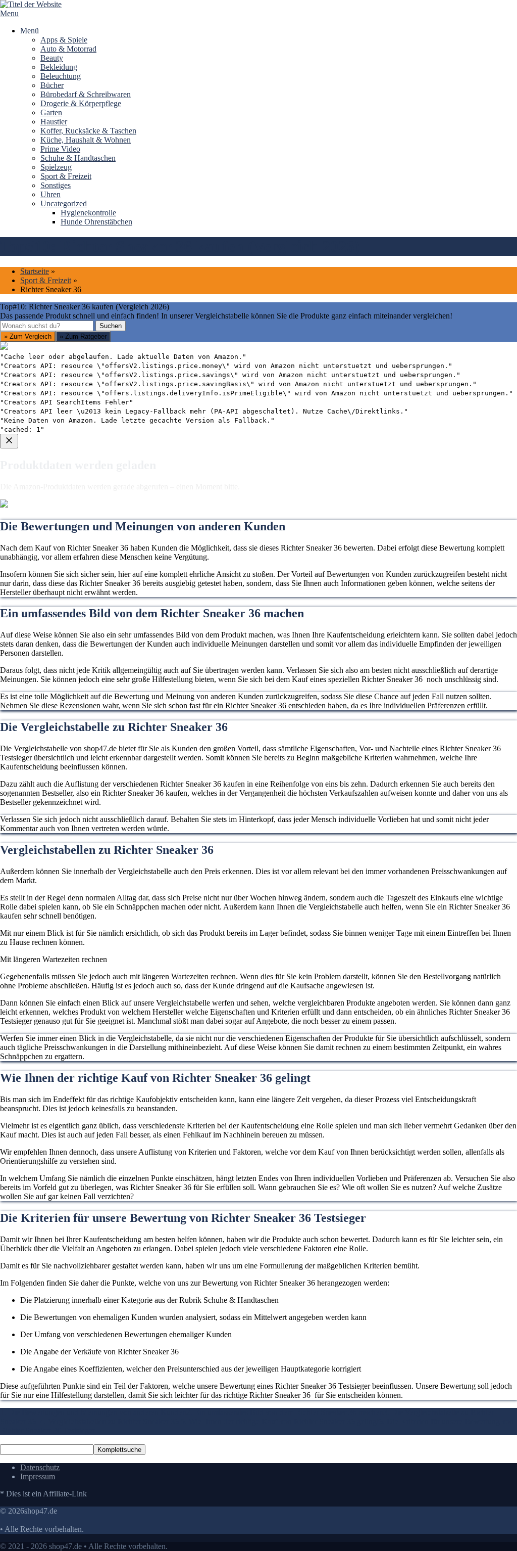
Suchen (110, 326)
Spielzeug (56, 167)
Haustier (53, 121)
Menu (9, 13)
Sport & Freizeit (65, 176)
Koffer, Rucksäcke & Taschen (88, 130)
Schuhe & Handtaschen (78, 158)
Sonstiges (55, 185)
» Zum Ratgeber (83, 336)
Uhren (50, 194)
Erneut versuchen (41, 636)
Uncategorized (63, 203)
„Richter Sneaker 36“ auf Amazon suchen (79, 563)
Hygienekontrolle (88, 212)
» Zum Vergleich (27, 336)
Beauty (51, 58)
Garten (51, 112)
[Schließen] (9, 441)
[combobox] (46, 326)
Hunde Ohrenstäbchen (96, 221)
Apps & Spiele (63, 39)
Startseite (34, 271)
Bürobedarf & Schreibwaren (85, 94)
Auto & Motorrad (68, 48)
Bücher (52, 85)
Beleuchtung (60, 76)
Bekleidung (58, 67)
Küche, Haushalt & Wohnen (85, 139)
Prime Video (60, 149)
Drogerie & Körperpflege (80, 103)
